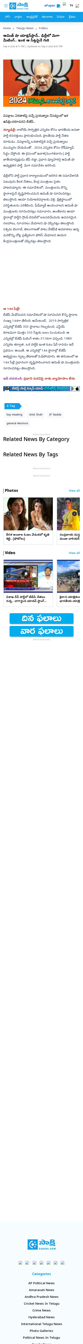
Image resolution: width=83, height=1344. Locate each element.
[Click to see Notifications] (77, 6)
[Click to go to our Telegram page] (55, 1262)
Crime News (41, 1311)
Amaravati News (41, 1290)
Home (7, 28)
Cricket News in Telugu (41, 1304)
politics (43, 28)
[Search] (58, 6)
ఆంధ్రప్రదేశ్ (31, 17)
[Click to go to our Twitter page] (34, 1262)
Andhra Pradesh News (42, 1297)
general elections (17, 423)
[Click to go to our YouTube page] (48, 1262)
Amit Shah (36, 415)
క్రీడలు (72, 17)
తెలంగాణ (47, 17)
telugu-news (25, 28)
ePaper (50, 6)
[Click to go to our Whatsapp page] (27, 1262)
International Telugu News (41, 1324)
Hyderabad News (42, 1318)
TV (71, 6)
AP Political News (41, 1283)
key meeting (14, 415)
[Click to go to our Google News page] (62, 1262)
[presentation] (8, 513)
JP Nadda (55, 415)
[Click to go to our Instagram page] (41, 1262)
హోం (7, 17)
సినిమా (60, 17)
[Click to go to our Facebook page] (20, 1262)
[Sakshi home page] (41, 1244)
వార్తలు (18, 17)
